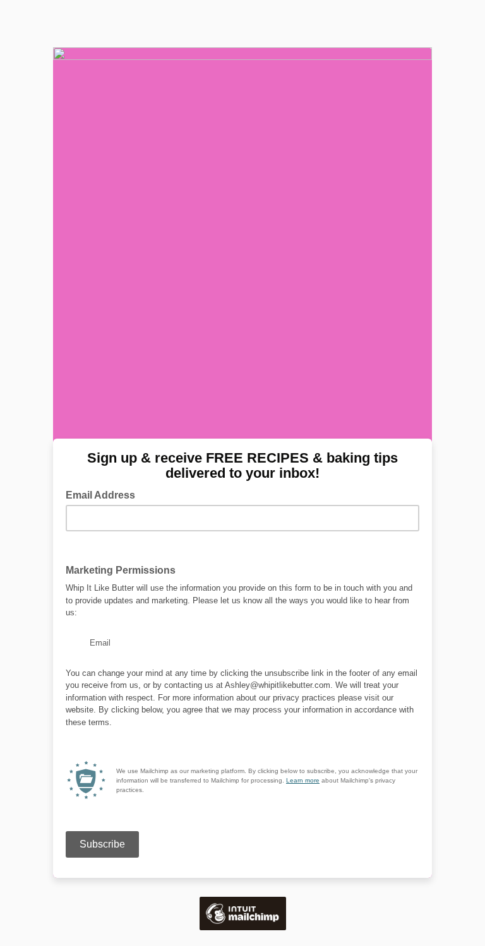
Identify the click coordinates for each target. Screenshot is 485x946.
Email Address (104, 494)
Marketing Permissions (124, 569)
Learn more (303, 780)
